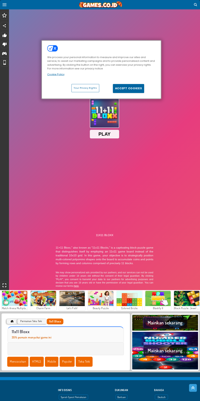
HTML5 (36, 361)
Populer (67, 361)
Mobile (51, 361)
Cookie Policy (55, 74)
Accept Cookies (128, 88)
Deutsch (162, 397)
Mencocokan (18, 361)
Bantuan (121, 397)
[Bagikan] (4, 25)
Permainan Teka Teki (31, 321)
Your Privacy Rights (85, 87)
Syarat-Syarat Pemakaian (73, 397)
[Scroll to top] (193, 388)
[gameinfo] (4, 54)
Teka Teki (84, 361)
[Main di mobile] (4, 63)
